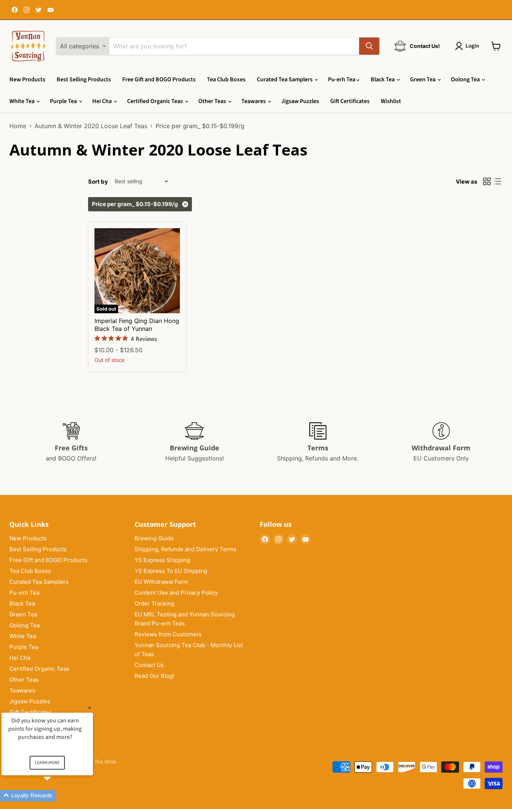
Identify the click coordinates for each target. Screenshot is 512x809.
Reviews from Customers (168, 634)
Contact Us (149, 664)
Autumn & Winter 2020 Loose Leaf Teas (90, 126)
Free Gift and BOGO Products (159, 79)
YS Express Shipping (162, 560)
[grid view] (487, 181)
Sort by (98, 181)
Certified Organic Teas (155, 101)
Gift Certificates (350, 101)
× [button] (89, 707)
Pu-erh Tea (342, 79)
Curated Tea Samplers (285, 79)
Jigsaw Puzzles (300, 101)
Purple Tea (64, 101)
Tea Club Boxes (226, 79)
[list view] (497, 181)
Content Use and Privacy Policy (176, 592)
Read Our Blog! (154, 675)
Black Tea (383, 79)
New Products (27, 79)
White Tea (22, 101)
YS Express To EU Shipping (171, 570)
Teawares (254, 101)
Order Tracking (154, 603)
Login (472, 46)
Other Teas (212, 101)
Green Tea (423, 79)
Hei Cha (102, 101)
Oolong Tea (466, 79)
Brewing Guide (154, 538)
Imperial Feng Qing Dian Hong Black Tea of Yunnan (136, 324)
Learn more (47, 763)
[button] (56, 796)
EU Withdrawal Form (161, 581)
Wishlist (391, 101)
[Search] (369, 46)
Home (17, 126)
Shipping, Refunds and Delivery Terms (186, 549)
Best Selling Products (84, 79)
